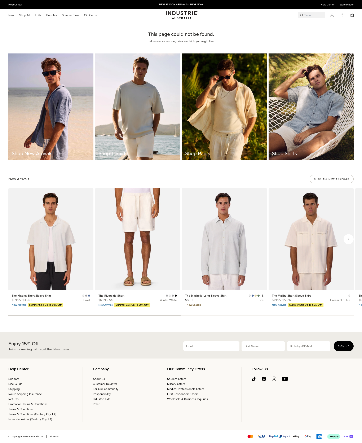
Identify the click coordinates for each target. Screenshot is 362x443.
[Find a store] (340, 15)
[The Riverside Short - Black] (176, 296)
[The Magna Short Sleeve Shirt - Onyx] (86, 296)
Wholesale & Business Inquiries (187, 399)
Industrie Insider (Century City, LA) (30, 419)
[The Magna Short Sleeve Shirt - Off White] (83, 296)
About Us (99, 379)
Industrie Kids (101, 399)
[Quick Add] (88, 285)
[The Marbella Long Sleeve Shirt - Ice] (253, 296)
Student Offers (176, 379)
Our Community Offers (186, 369)
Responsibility (102, 394)
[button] (11, 15)
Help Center (15, 4)
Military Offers (176, 384)
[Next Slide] (349, 239)
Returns (13, 399)
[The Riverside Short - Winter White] (170, 296)
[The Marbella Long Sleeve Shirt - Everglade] (258, 296)
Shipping (14, 389)
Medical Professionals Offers (185, 389)
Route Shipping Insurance (25, 394)
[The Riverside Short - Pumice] (167, 296)
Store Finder (347, 4)
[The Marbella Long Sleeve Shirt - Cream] (250, 296)
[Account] (330, 15)
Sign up (343, 346)
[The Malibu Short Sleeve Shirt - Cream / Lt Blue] (349, 296)
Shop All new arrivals (331, 179)
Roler (96, 404)
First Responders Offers (183, 394)
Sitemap (54, 436)
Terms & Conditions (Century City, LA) (32, 414)
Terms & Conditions (21, 409)
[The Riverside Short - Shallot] (173, 296)
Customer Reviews (105, 384)
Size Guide (15, 384)
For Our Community (105, 389)
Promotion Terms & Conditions (28, 404)
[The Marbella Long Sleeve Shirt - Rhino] (256, 296)
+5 (262, 296)
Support (13, 379)
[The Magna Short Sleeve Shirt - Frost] (89, 296)
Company (101, 369)
